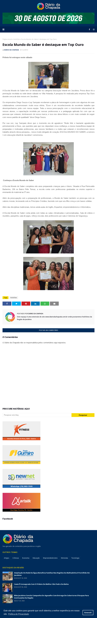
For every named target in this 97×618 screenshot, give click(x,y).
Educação (36, 558)
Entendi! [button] (88, 613)
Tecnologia (75, 558)
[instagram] (93, 29)
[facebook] (89, 29)
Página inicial (7, 39)
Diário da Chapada (11, 50)
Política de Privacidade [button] (18, 614)
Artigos (6, 558)
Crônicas (16, 558)
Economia (25, 558)
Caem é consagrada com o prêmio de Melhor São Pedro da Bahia (41, 584)
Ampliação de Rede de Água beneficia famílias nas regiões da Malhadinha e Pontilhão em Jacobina (52, 574)
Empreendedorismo (50, 558)
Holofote (16, 39)
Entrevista (64, 558)
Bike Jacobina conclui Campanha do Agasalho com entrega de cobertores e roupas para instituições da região (51, 596)
